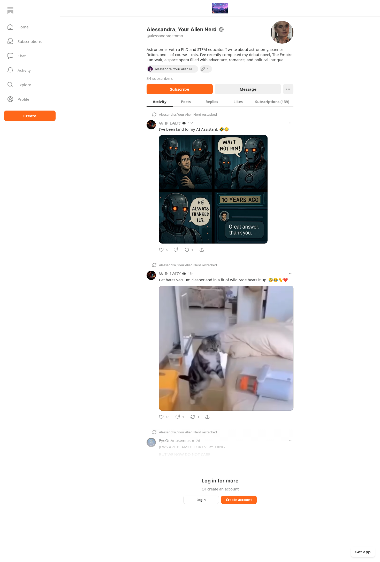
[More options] (291, 123)
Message (248, 89)
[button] (30, 27)
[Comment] (176, 250)
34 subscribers (160, 78)
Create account (239, 499)
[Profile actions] (288, 89)
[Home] (10, 10)
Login (201, 499)
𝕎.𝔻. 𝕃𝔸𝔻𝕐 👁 (172, 123)
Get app (363, 551)
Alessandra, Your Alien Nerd (180, 114)
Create (29, 115)
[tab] (160, 101)
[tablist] (220, 101)
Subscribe (179, 89)
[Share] (201, 250)
